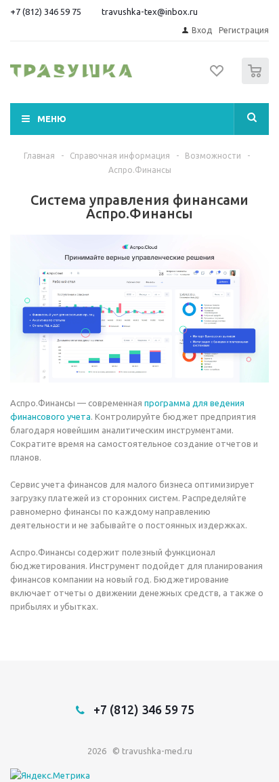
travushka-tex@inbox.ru (150, 11)
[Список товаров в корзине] (257, 81)
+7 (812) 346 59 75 (45, 11)
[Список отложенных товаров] (217, 75)
